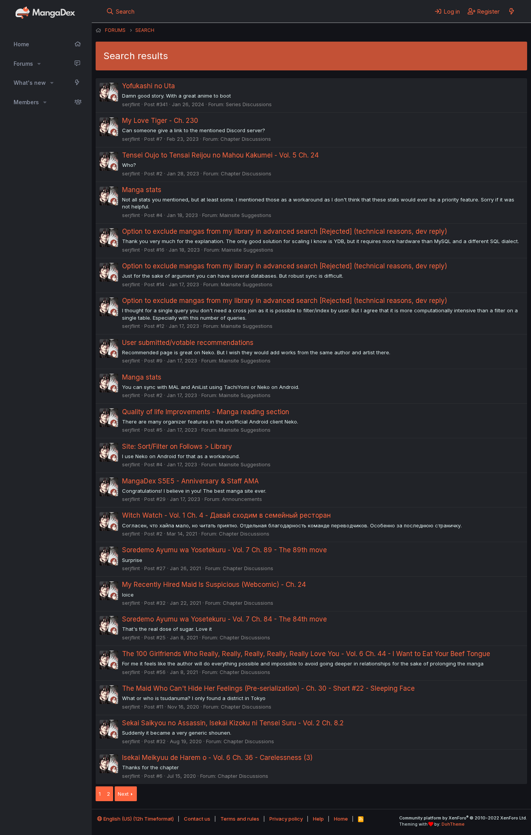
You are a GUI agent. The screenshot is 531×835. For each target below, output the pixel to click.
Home (21, 44)
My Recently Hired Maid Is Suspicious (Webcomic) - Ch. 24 (214, 584)
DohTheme (453, 824)
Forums (23, 63)
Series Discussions (249, 104)
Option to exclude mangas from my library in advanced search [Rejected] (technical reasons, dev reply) (284, 231)
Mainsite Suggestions (245, 215)
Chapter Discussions (245, 139)
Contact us (197, 819)
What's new (30, 82)
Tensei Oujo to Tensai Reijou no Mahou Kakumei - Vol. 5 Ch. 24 (220, 155)
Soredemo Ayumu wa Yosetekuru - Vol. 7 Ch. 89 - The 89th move (224, 550)
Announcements (242, 499)
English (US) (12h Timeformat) (138, 819)
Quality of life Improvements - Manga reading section (205, 412)
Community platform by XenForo (463, 818)
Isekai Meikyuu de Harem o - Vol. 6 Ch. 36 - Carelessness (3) (217, 757)
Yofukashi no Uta (148, 86)
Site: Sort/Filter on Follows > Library (177, 446)
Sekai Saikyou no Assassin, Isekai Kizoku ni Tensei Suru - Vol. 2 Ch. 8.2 (233, 723)
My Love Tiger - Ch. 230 (160, 120)
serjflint (131, 104)
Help (318, 819)
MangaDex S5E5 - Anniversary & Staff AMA (190, 481)
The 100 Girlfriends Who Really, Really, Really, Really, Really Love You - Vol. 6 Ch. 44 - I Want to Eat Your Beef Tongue (306, 654)
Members (26, 102)
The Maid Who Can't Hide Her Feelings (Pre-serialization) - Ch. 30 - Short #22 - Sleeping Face (268, 688)
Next (123, 794)
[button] (39, 64)
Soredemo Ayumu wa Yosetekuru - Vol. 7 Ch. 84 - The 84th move (224, 619)
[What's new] (511, 11)
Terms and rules (239, 819)
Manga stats (141, 190)
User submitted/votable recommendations (187, 343)
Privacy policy (286, 819)
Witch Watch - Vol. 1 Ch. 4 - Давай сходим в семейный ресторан (226, 515)
